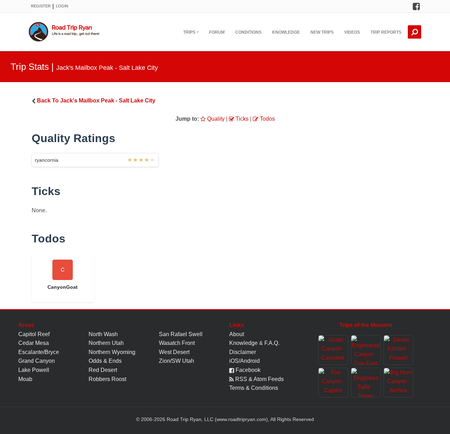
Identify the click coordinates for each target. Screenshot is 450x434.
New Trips (322, 32)
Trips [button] (189, 32)
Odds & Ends (105, 361)
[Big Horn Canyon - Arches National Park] (398, 383)
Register (41, 6)
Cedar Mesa (33, 343)
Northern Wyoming (112, 352)
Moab (25, 379)
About (236, 334)
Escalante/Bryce (38, 352)
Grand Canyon (36, 361)
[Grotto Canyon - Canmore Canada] (333, 350)
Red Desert (103, 370)
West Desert (174, 352)
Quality (215, 119)
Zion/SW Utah (176, 361)
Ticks (241, 119)
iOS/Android (244, 361)
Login (62, 6)
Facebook (247, 370)
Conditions (248, 32)
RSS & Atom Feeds (259, 379)
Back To (96, 101)
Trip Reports (386, 32)
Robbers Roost (107, 379)
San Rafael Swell (180, 334)
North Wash (103, 334)
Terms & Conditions (253, 388)
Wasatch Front (177, 343)
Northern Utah (106, 343)
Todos (266, 119)
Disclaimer (242, 352)
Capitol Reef (34, 334)
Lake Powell (33, 370)
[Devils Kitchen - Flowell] (398, 350)
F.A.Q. (271, 343)
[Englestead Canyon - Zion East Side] (366, 350)
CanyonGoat (62, 287)
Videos (352, 32)
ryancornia (46, 160)
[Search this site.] (414, 32)
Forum (217, 32)
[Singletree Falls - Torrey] (366, 383)
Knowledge (286, 32)
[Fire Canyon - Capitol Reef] (333, 383)
